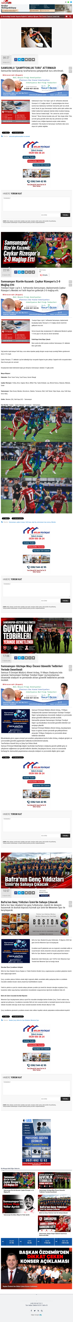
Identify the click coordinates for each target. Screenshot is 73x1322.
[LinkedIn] (22, 59)
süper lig (34, 522)
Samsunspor (12, 522)
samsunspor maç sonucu (44, 522)
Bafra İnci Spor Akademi (23, 1020)
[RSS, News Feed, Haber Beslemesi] (38, 1311)
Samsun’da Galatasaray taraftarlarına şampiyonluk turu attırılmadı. (32, 71)
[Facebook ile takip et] (31, 1311)
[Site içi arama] (70, 16)
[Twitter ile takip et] (34, 1311)
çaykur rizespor (21, 522)
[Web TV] (68, 2)
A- (70, 71)
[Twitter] (19, 59)
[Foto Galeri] (71, 2)
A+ (70, 68)
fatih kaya (28, 522)
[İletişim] (66, 16)
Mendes (53, 522)
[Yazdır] (29, 59)
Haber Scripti (35, 1315)
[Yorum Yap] (33, 59)
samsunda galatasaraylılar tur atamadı (19, 136)
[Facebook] (15, 59)
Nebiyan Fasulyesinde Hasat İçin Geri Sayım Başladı (19, 16)
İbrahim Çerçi (12, 1020)
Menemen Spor (35, 1020)
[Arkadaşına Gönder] (26, 59)
